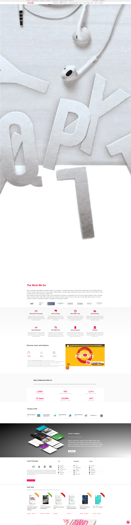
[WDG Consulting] (55, 311)
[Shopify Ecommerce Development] (85, 499)
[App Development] (75, 327)
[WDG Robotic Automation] (36, 311)
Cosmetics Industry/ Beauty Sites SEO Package (32, 508)
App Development (75, 330)
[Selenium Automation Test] (59, 499)
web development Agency (45, 295)
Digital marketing (30, 505)
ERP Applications (55, 330)
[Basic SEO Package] (98, 499)
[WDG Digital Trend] (75, 311)
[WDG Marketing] (95, 311)
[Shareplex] (95, 327)
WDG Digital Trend (75, 313)
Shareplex (94, 330)
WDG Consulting (56, 313)
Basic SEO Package (98, 507)
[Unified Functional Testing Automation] (72, 499)
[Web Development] (36, 327)
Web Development (36, 330)
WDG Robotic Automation (36, 313)
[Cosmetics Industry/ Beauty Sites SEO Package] (32, 499)
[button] (28, 303)
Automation (56, 505)
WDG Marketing (95, 313)
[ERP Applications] (55, 327)
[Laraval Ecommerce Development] (45, 499)
